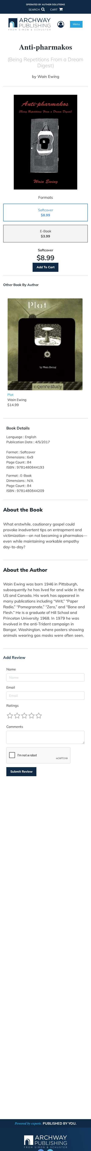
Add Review (14, 657)
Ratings (12, 705)
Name (11, 669)
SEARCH (34, 9)
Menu (76, 24)
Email (10, 687)
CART (54, 9)
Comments (14, 726)
